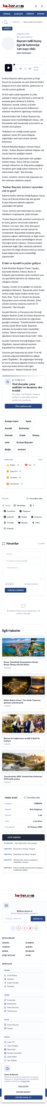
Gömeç (35, 435)
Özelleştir (23, 1087)
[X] (18, 928)
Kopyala (10, 528)
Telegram (26, 511)
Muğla (8, 449)
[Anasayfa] (13, 6)
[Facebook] (13, 928)
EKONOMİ (30, 951)
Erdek (22, 435)
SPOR (28, 955)
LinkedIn (10, 517)
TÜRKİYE (30, 14)
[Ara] (36, 6)
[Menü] (42, 6)
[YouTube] (30, 928)
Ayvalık (8, 428)
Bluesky (24, 523)
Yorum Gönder (15, 590)
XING (37, 523)
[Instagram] (24, 928)
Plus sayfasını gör (23, 406)
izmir (7, 442)
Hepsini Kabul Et (23, 1097)
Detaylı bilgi (25, 1081)
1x (20, 69)
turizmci (22, 449)
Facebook (11, 511)
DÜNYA (5, 951)
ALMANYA (18, 14)
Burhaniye (24, 428)
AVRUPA (40, 14)
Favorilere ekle (36, 498)
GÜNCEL (7, 14)
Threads (10, 523)
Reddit (24, 517)
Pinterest (38, 517)
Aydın (28, 421)
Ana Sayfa (6, 22)
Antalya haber (12, 421)
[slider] (28, 64)
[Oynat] (8, 67)
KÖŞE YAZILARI (8, 955)
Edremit (8, 435)
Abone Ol (38, 919)
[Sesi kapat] (30, 69)
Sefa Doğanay (24, 53)
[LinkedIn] (36, 928)
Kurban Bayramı (25, 442)
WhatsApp (21, 505)
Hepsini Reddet (23, 1092)
